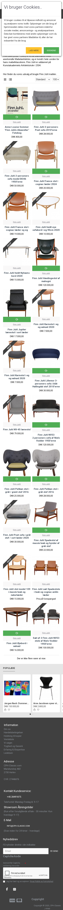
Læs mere (34, 50)
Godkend (51, 50)
